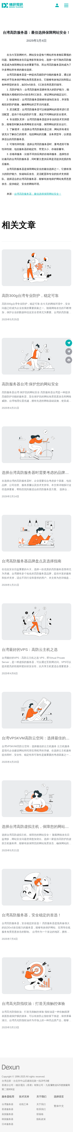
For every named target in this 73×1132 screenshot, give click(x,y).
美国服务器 (7, 1114)
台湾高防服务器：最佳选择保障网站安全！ (37, 193)
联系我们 (41, 1109)
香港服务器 (7, 1109)
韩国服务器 (7, 1119)
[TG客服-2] (68, 351)
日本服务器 (7, 1124)
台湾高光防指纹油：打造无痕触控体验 (33, 1003)
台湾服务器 (7, 1104)
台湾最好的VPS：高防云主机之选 (30, 649)
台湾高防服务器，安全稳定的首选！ (31, 915)
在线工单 (23, 1104)
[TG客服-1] (68, 343)
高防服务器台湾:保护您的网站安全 (30, 384)
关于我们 (41, 1104)
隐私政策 (41, 1119)
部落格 (39, 1114)
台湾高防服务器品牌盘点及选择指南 (31, 561)
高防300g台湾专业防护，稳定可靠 (30, 296)
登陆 (58, 5)
